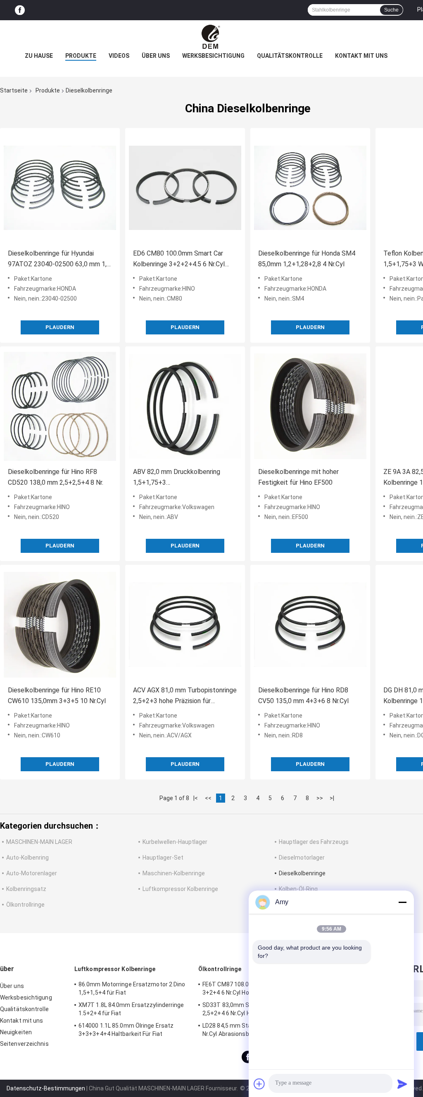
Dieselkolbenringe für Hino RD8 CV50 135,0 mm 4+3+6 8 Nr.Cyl (303, 695)
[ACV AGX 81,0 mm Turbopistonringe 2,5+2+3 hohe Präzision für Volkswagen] (185, 625)
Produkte (80, 55)
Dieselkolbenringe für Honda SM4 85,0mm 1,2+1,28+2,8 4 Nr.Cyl (306, 258)
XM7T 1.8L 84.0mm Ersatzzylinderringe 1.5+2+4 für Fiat (131, 1009)
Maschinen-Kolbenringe (174, 873)
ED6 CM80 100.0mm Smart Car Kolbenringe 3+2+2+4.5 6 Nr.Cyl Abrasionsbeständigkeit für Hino (179, 259)
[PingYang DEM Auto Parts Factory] (211, 36)
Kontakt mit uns (361, 55)
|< (195, 798)
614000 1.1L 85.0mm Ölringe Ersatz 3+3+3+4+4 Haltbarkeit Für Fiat (125, 1029)
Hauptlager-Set (163, 857)
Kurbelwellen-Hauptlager (175, 842)
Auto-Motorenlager (31, 873)
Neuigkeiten (16, 1032)
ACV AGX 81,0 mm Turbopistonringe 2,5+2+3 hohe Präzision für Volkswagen (185, 696)
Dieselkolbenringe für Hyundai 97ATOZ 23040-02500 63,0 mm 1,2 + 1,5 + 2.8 (59, 259)
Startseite (14, 90)
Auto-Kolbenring (27, 857)
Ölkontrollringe (25, 904)
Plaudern (59, 327)
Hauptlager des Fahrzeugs (314, 842)
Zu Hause (39, 55)
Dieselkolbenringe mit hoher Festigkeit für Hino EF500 (298, 477)
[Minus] (402, 902)
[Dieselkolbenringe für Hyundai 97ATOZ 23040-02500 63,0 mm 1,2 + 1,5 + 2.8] (60, 188)
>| (332, 798)
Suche (391, 10)
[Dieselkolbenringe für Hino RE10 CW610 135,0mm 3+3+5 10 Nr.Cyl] (60, 625)
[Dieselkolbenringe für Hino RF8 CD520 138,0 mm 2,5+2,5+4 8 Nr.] (60, 406)
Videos (119, 55)
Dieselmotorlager (302, 857)
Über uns (156, 55)
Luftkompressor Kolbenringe (180, 889)
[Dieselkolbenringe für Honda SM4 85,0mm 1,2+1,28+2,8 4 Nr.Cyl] (310, 188)
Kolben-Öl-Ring (298, 889)
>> (319, 798)
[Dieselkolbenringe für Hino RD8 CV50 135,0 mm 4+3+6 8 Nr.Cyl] (310, 625)
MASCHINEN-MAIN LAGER (39, 842)
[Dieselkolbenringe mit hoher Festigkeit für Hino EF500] (310, 406)
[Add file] (259, 1084)
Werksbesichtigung (213, 55)
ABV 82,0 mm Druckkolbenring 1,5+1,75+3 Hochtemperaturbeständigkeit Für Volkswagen (182, 478)
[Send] (402, 1084)
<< (208, 798)
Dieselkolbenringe (302, 873)
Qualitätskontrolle (290, 55)
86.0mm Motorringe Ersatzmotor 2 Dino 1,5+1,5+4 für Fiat (131, 988)
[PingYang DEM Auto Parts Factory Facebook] (19, 10)
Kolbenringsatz (26, 889)
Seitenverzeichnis (24, 1043)
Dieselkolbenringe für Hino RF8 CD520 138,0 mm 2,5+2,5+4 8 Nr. (55, 477)
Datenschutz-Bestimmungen (46, 1088)
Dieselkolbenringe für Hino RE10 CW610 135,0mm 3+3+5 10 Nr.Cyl (57, 695)
